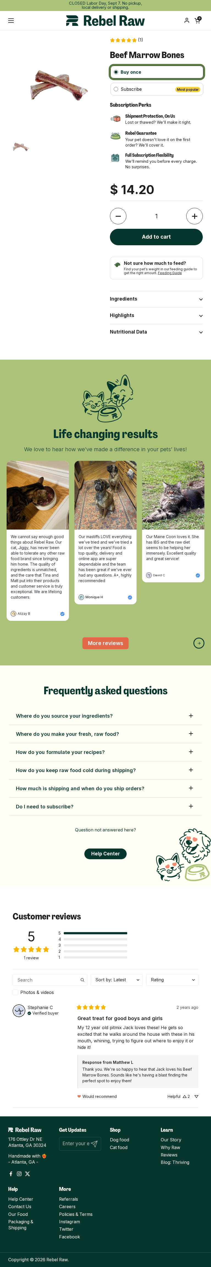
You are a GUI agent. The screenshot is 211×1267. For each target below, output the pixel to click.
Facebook (69, 1237)
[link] (126, 40)
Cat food (118, 1147)
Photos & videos (37, 992)
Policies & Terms (76, 1214)
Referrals (68, 1199)
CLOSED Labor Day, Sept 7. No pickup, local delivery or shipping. (105, 5)
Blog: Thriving (175, 1162)
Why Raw (170, 1147)
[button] (197, 20)
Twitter (66, 1229)
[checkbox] (50, 992)
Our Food (18, 1214)
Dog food (119, 1139)
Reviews (169, 1155)
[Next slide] (198, 643)
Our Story (171, 1139)
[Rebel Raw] (105, 20)
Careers (67, 1206)
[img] (43, 1012)
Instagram (69, 1221)
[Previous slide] (12, 643)
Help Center (20, 1199)
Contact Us (19, 1206)
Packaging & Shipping (20, 1224)
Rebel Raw (57, 1259)
